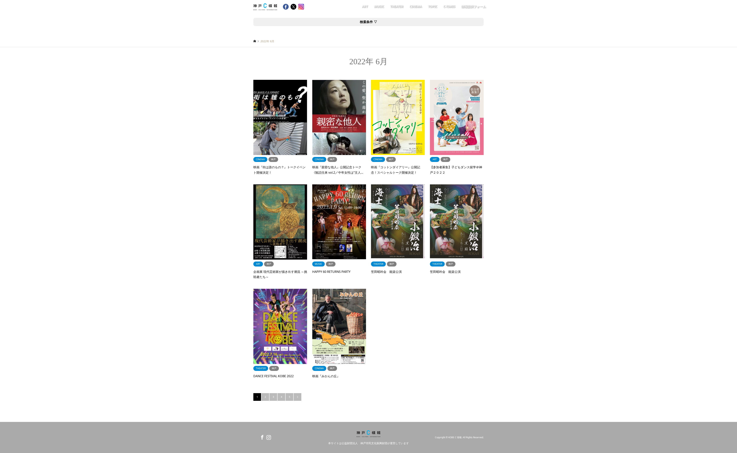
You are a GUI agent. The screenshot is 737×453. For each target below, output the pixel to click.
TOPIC (432, 6)
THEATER (396, 6)
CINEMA (416, 6)
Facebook (261, 437)
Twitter (254, 437)
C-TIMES (449, 6)
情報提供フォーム (473, 6)
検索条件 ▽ (368, 22)
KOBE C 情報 (455, 437)
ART (365, 6)
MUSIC (379, 6)
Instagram (267, 437)
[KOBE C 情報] (265, 6)
